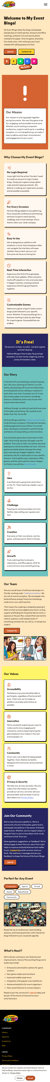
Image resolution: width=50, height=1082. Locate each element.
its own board (29, 464)
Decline (20, 1078)
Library (5, 1032)
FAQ (3, 1045)
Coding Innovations (34, 420)
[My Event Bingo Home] (8, 4)
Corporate (11, 886)
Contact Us (26, 51)
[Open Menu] (45, 4)
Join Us (10, 51)
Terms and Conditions (10, 1060)
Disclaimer (6, 1065)
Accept (30, 1078)
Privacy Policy (27, 797)
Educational (23, 892)
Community (12, 897)
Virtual (37, 886)
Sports (25, 886)
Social (9, 892)
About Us (5, 1037)
